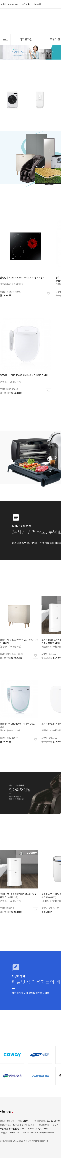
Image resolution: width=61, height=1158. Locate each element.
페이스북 (37, 4)
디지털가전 (25, 39)
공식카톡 (25, 4)
